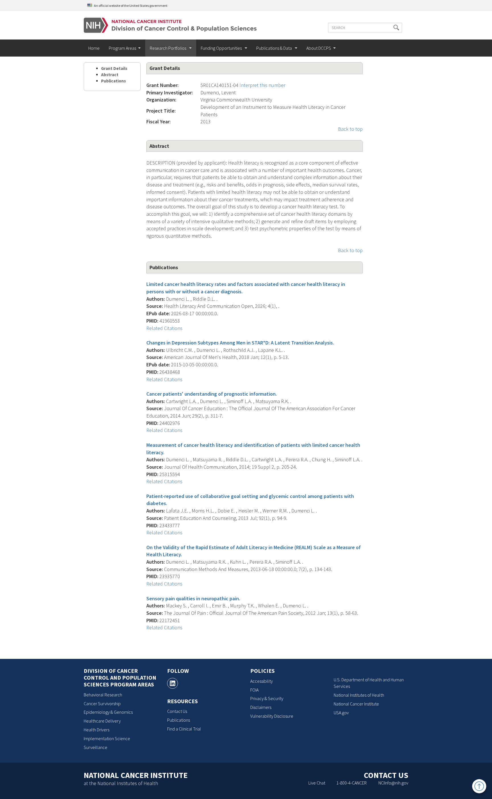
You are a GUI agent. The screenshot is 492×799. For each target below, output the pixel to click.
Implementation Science (107, 738)
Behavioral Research (103, 695)
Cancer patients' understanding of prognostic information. (211, 394)
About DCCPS (318, 48)
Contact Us (177, 711)
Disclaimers (260, 707)
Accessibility (261, 681)
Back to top (350, 129)
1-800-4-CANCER (351, 783)
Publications (113, 81)
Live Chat (316, 783)
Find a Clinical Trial (184, 729)
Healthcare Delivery (102, 721)
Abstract (109, 74)
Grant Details (114, 68)
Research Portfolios (168, 48)
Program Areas (122, 48)
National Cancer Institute (356, 704)
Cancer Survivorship (102, 703)
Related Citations (164, 328)
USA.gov (341, 712)
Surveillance (95, 747)
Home (94, 48)
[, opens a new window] (172, 683)
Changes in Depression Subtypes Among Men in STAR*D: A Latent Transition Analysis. (240, 342)
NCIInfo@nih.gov (393, 783)
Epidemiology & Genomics (108, 712)
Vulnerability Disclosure (271, 716)
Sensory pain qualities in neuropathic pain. (193, 598)
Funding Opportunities (222, 48)
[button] (396, 27)
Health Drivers (96, 729)
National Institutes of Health (359, 695)
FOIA (254, 690)
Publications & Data (274, 48)
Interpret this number (262, 85)
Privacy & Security (266, 698)
